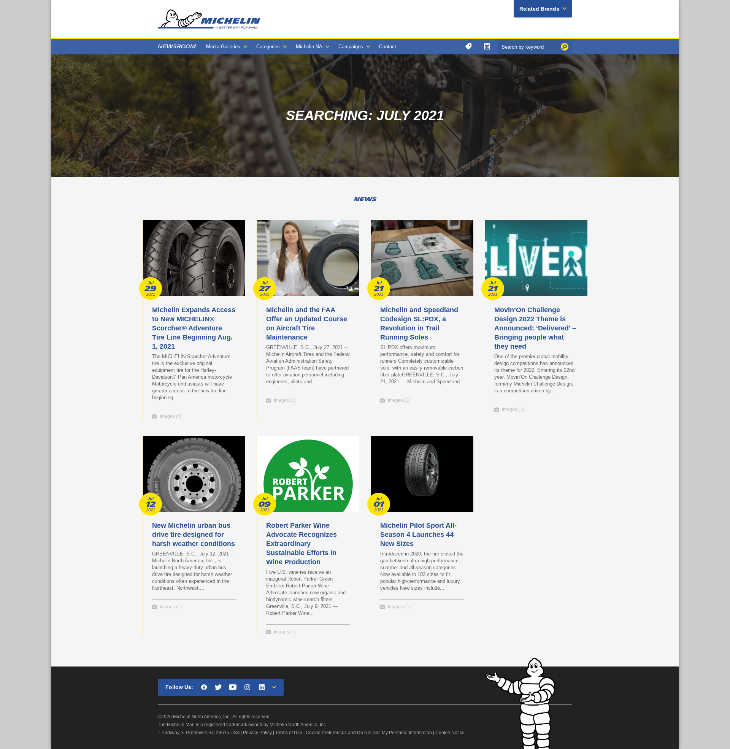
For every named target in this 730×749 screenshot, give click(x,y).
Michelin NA (309, 46)
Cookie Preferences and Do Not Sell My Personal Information (369, 732)
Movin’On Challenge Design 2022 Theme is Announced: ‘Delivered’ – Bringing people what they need (535, 328)
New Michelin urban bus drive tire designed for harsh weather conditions (193, 534)
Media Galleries (223, 46)
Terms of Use (288, 732)
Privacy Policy (257, 732)
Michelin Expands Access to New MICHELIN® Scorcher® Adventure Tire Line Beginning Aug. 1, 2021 (193, 328)
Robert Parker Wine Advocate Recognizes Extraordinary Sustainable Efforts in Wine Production (301, 544)
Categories (268, 46)
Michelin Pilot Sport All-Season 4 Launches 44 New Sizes (418, 534)
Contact (387, 46)
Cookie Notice (450, 732)
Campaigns (350, 46)
